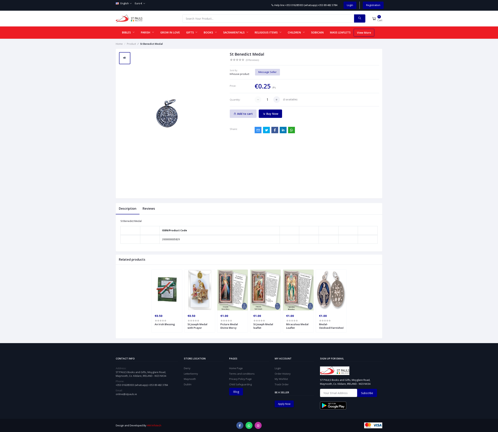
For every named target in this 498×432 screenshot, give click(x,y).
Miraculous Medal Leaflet (297, 325)
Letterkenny (191, 373)
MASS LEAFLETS (340, 32)
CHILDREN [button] (295, 32)
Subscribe (367, 393)
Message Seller (267, 72)
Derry (187, 368)
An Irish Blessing (165, 324)
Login (350, 5)
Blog (236, 391)
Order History (283, 373)
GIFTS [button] (190, 32)
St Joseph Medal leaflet (263, 325)
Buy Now (272, 114)
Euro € (138, 3)
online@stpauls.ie (126, 394)
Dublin (187, 384)
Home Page (236, 368)
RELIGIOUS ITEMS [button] (266, 32)
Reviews (149, 208)
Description (127, 208)
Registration (373, 5)
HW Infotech (154, 425)
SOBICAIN (317, 32)
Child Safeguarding (240, 384)
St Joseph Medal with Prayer (197, 325)
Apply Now (284, 404)
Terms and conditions (242, 373)
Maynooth (190, 379)
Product (131, 44)
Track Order (282, 384)
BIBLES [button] (127, 32)
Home (119, 44)
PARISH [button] (146, 32)
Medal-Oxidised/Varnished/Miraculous (331, 325)
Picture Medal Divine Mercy (229, 325)
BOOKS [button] (209, 32)
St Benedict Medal (151, 44)
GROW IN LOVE (170, 32)
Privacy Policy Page (240, 379)
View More (364, 32)
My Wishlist (281, 379)
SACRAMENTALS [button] (234, 32)
